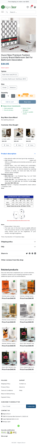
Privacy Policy (5, 387)
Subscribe (31, 406)
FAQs (20, 390)
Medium (13, 87)
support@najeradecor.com (11, 419)
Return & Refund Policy (8, 393)
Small (4, 87)
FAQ (2, 247)
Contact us (22, 383)
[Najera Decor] (8, 7)
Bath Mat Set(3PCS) (9, 75)
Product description (8, 154)
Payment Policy (5, 397)
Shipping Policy (5, 383)
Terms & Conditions (7, 390)
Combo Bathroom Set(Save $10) (14, 79)
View (7, 145)
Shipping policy (7, 242)
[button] (3, 12)
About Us (22, 387)
